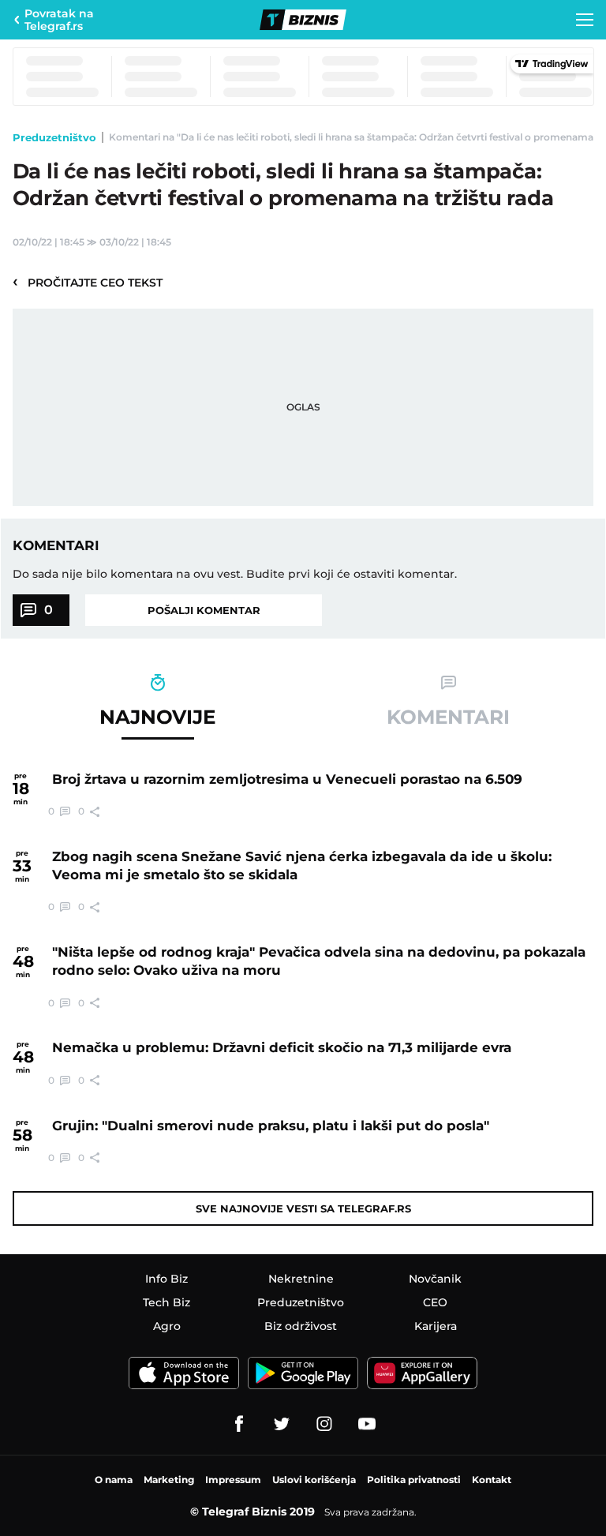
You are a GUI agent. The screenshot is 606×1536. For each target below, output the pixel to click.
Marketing (169, 1479)
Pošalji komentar (204, 610)
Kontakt (491, 1479)
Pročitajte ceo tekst (88, 281)
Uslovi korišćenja (314, 1479)
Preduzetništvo (54, 137)
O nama (114, 1479)
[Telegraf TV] (367, 1424)
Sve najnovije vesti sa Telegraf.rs (303, 1208)
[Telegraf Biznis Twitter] (281, 1424)
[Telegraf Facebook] (239, 1424)
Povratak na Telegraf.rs (59, 19)
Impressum (233, 1479)
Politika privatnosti (414, 1479)
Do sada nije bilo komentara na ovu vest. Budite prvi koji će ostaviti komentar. (235, 574)
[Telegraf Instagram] (324, 1424)
